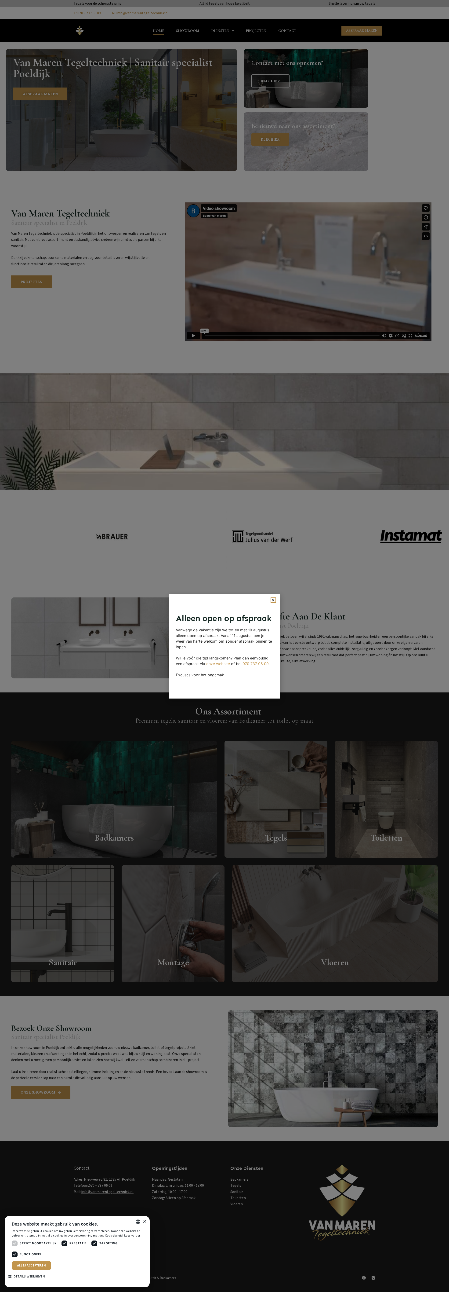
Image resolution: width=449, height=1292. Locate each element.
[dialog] (77, 1251)
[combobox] (138, 1221)
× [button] (144, 1221)
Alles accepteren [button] (31, 1265)
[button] (273, 600)
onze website (218, 663)
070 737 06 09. (256, 663)
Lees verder (132, 1235)
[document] (224, 646)
